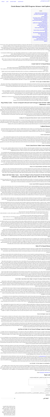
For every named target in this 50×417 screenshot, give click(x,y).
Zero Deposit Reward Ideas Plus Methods (40, 32)
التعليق (48, 385)
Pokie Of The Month (43, 35)
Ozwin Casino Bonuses (43, 26)
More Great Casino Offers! (42, 33)
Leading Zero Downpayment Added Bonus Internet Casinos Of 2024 (40, 23)
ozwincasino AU (47, 372)
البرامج (7, 1)
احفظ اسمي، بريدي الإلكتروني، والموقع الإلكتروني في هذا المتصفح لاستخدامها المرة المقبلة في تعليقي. (32, 393)
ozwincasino (42, 372)
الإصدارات (2, 1)
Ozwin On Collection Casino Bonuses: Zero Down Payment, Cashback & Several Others (39, 37)
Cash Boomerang (44, 16)
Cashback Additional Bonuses (42, 25)
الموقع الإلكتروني (47, 391)
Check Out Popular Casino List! (42, 38)
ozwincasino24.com (42, 356)
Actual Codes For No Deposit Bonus (41, 13)
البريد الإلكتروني (47, 389)
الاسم (49, 387)
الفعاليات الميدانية (13, 1)
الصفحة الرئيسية (20, 1)
